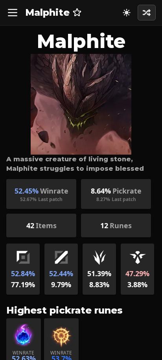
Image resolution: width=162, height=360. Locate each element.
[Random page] (126, 12)
